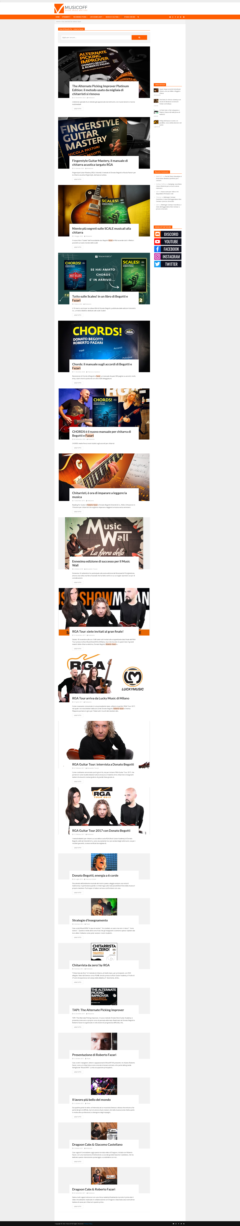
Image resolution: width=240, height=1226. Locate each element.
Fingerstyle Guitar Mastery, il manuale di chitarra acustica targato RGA (100, 162)
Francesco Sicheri (90, 879)
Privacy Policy (88, 1224)
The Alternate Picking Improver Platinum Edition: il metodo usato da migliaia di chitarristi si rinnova (100, 90)
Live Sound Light (96, 17)
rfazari (88, 924)
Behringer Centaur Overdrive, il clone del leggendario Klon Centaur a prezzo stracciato (168, 199)
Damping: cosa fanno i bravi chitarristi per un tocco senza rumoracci (169, 186)
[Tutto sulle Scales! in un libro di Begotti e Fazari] (104, 278)
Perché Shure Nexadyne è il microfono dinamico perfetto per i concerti (169, 178)
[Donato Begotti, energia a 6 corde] (104, 866)
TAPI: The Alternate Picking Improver (98, 1010)
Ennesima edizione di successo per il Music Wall (101, 563)
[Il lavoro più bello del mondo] (104, 1090)
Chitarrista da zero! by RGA (91, 965)
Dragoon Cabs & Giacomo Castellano (97, 1144)
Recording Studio (79, 17)
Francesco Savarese (94, 372)
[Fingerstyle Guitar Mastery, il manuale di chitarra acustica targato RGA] (104, 143)
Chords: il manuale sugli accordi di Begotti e (102, 366)
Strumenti (66, 17)
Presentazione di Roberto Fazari (94, 1055)
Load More (104, 1217)
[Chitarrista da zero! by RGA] (104, 956)
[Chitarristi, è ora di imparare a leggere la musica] (104, 477)
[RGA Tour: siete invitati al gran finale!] (104, 612)
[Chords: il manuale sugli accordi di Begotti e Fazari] (104, 346)
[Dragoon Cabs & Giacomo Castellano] (104, 1135)
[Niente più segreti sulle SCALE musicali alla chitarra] (104, 210)
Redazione (91, 98)
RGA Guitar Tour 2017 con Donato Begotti (101, 830)
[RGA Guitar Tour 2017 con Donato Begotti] (104, 811)
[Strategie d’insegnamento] (104, 911)
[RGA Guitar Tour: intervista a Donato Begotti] (104, 745)
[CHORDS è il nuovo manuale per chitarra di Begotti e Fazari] (104, 414)
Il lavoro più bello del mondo (91, 1099)
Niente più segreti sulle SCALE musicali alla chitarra (101, 230)
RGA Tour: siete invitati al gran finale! (98, 631)
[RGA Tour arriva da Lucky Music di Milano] (104, 678)
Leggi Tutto (77, 108)
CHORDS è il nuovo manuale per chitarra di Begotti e (101, 433)
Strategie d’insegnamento (90, 920)
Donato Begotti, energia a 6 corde (95, 875)
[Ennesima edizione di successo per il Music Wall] (104, 543)
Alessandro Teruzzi (91, 569)
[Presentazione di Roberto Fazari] (104, 1046)
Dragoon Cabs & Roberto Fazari (93, 1189)
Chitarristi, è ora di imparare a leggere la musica (99, 495)
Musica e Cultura (112, 17)
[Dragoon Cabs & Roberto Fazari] (104, 1180)
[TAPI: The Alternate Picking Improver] (104, 1001)
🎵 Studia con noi (128, 17)
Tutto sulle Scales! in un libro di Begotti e (100, 298)
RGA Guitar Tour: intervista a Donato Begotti (103, 764)
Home (58, 17)
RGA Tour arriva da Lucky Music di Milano (100, 698)
